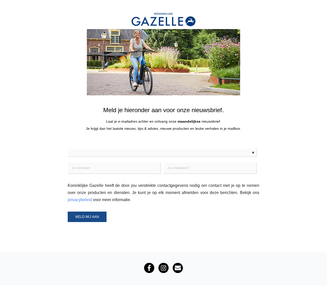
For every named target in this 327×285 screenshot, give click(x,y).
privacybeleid (80, 200)
